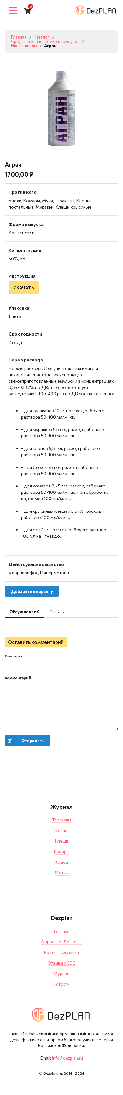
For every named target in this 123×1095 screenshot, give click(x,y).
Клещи (61, 841)
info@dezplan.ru (67, 1058)
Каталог (42, 37)
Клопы (61, 830)
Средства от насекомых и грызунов (45, 41)
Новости (61, 984)
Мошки (62, 872)
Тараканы (61, 819)
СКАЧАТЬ (23, 287)
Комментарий (18, 677)
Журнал (61, 973)
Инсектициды (24, 46)
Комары (61, 851)
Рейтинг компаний (61, 952)
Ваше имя (14, 656)
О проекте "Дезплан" (61, 941)
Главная (18, 37)
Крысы (61, 862)
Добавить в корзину (32, 591)
